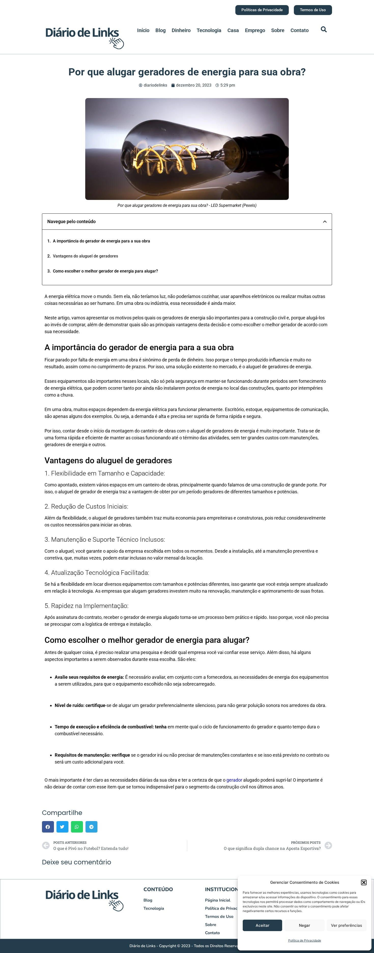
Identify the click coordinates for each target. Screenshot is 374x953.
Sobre (277, 30)
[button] (363, 882)
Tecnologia (209, 30)
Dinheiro (181, 30)
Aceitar (262, 925)
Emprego (255, 30)
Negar (304, 925)
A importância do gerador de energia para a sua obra (101, 241)
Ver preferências (346, 925)
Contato (300, 30)
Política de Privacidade (304, 940)
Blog (160, 30)
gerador (234, 780)
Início (143, 30)
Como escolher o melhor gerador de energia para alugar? (105, 271)
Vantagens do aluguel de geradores (85, 256)
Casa (233, 30)
